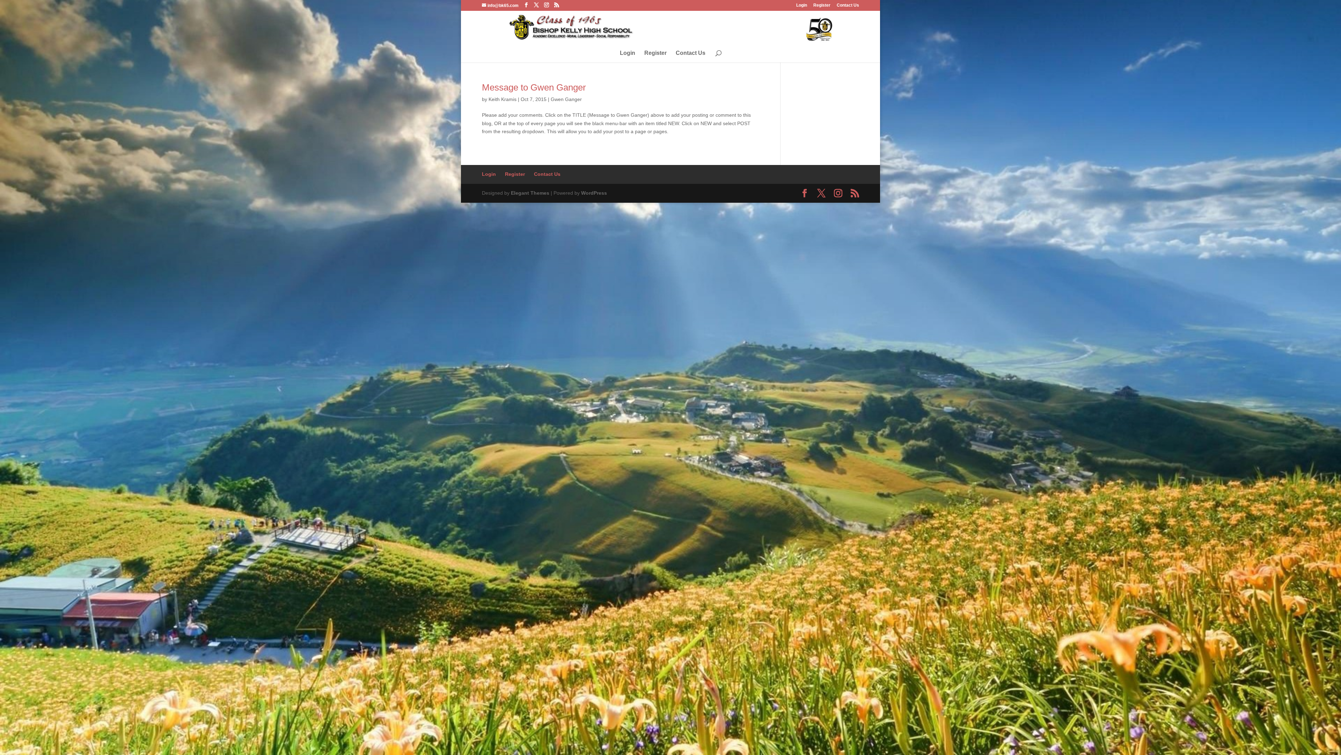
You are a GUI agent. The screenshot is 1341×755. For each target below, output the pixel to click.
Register (821, 5)
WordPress (594, 193)
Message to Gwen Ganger (534, 87)
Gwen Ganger (566, 99)
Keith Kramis (502, 99)
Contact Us (848, 5)
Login (801, 5)
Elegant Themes (530, 193)
